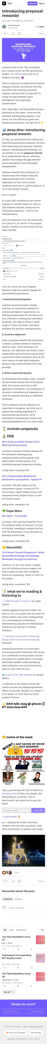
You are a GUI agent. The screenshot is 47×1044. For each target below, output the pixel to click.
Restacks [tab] (18, 899)
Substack (11, 1039)
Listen (41, 27)
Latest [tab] (11, 930)
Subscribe (32, 3)
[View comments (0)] (13, 33)
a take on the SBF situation (18, 675)
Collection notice (36, 1026)
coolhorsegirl (14, 25)
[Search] (42, 929)
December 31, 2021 (10, 980)
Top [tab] (5, 930)
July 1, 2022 (7, 943)
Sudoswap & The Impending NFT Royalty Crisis (16, 956)
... (3, 961)
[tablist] (13, 899)
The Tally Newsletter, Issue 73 (16, 938)
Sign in (41, 3)
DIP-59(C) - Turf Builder (14, 516)
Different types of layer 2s (18, 601)
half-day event (9, 793)
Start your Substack (17, 1032)
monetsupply (17, 946)
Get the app (36, 1032)
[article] (23, 943)
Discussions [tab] (21, 930)
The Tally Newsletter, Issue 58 (16, 975)
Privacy (18, 1026)
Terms (25, 1026)
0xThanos (16, 964)
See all (7, 992)
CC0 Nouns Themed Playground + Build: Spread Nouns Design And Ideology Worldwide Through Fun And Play (23, 555)
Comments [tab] (8, 899)
